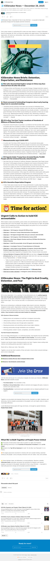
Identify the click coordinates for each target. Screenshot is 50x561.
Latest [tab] (6, 503)
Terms (29, 554)
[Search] (47, 504)
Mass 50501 (43, 153)
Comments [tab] (4, 487)
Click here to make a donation (11, 271)
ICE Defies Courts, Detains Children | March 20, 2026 (15, 516)
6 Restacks (16, 473)
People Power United (6, 407)
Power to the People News (20, 12)
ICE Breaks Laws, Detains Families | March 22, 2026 (15, 526)
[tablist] (6, 487)
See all (3, 535)
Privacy (25, 554)
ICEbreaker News (9, 12)
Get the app (30, 557)
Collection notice (34, 554)
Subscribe (41, 2)
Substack (19, 559)
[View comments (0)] (7, 17)
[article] (25, 510)
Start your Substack (22, 557)
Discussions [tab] (11, 503)
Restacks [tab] (10, 487)
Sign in (46, 2)
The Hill (13, 117)
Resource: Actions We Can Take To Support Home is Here (18, 358)
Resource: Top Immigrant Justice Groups (14, 361)
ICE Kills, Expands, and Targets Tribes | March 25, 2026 (16, 507)
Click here (6, 230)
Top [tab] (2, 503)
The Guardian (13, 98)
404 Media (24, 137)
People (39, 179)
